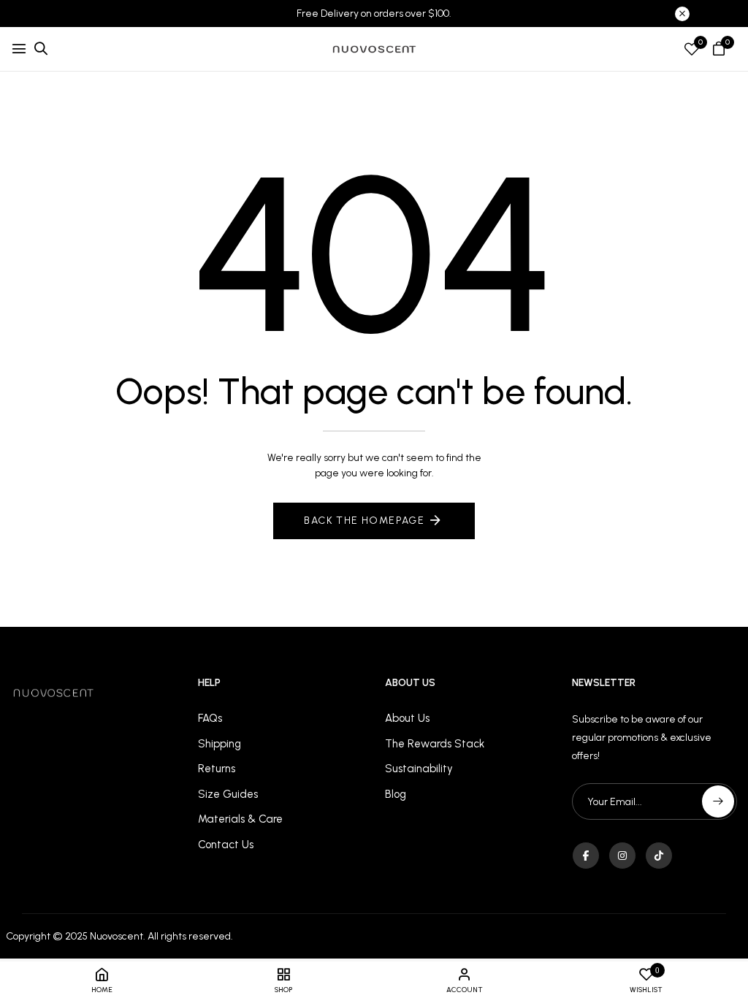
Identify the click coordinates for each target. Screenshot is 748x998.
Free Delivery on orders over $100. (374, 13)
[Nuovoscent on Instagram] (622, 855)
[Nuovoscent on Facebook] (586, 855)
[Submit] (718, 801)
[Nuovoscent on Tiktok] (659, 855)
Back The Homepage (364, 520)
